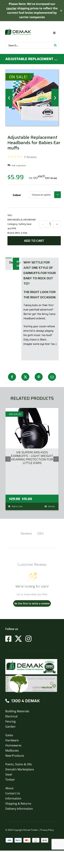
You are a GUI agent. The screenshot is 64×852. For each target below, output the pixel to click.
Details (51, 506)
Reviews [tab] (26, 533)
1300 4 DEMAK (25, 701)
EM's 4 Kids (21, 233)
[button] (8, 459)
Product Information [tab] (18, 263)
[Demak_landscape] (18, 28)
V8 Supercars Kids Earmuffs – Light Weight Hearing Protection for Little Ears (32, 457)
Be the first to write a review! (32, 603)
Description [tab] (11, 262)
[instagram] (28, 638)
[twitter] (18, 638)
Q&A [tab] (40, 533)
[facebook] (8, 638)
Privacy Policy (47, 829)
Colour (17, 195)
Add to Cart (34, 240)
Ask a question (19, 165)
